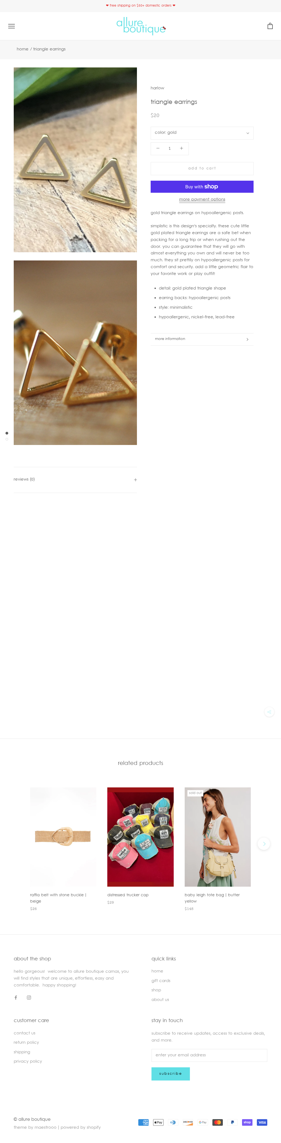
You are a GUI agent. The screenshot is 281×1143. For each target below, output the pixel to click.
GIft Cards (160, 981)
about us (160, 1000)
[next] (264, 844)
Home (23, 49)
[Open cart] (270, 26)
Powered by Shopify (81, 1128)
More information (170, 339)
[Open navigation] (11, 26)
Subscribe (170, 1073)
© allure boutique (32, 1120)
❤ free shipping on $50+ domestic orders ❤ (140, 6)
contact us (24, 1033)
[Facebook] (16, 997)
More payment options (202, 200)
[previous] (17, 844)
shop (156, 990)
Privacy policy (28, 1062)
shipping (22, 1052)
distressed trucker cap (128, 895)
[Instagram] (29, 997)
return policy (26, 1043)
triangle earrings (49, 49)
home (157, 971)
